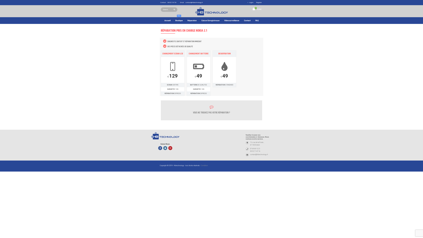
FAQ (257, 20)
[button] (257, 9)
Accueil (167, 20)
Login (251, 2)
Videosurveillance (231, 20)
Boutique (179, 19)
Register (259, 2)
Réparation (192, 20)
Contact (247, 20)
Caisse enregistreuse (210, 20)
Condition (204, 165)
